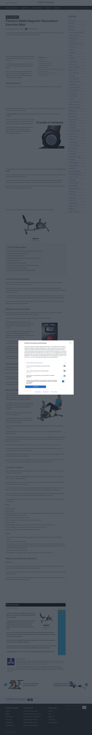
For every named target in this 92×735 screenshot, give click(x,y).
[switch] (64, 366)
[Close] (71, 343)
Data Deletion (38, 391)
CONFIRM (35, 386)
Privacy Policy (54, 391)
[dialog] (46, 367)
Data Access (46, 391)
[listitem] (46, 363)
